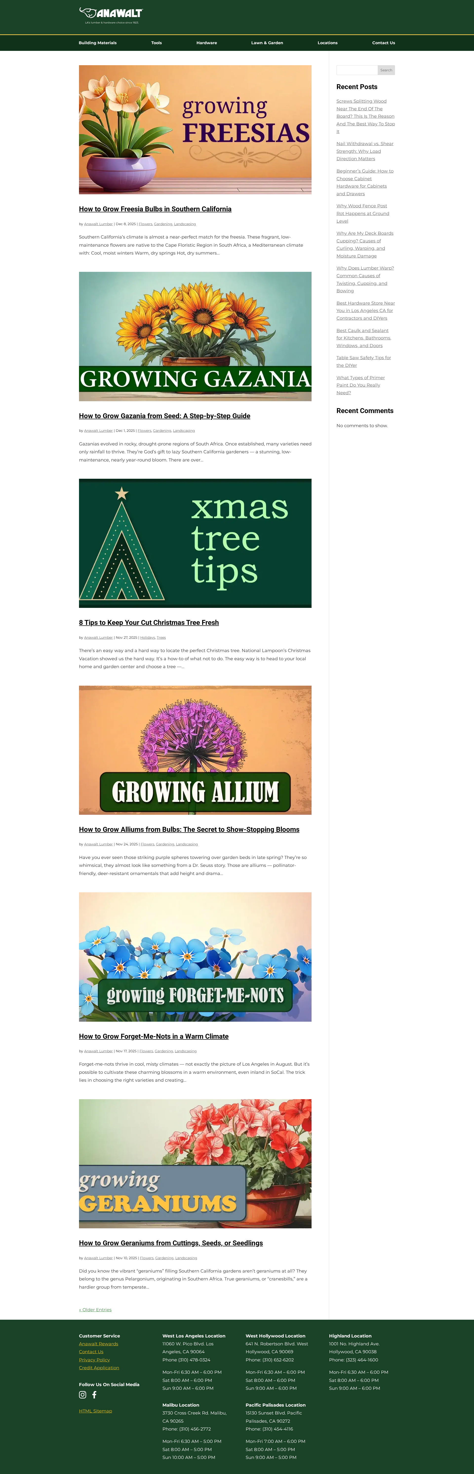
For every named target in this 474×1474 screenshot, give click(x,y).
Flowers (145, 224)
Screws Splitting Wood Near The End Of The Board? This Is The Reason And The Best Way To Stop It (365, 116)
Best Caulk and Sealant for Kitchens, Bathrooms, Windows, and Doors (363, 338)
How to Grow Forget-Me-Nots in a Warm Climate (154, 1036)
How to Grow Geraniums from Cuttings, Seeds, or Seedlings (171, 1243)
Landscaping (185, 224)
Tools (156, 43)
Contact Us (383, 43)
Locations (328, 43)
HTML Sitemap (95, 1411)
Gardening (163, 224)
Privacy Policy (94, 1360)
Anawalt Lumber (98, 224)
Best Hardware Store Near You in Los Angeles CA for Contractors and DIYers (365, 310)
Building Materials (98, 43)
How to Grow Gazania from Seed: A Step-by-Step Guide (164, 416)
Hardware (207, 43)
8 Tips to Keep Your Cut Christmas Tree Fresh (149, 622)
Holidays (147, 637)
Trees (161, 637)
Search (386, 70)
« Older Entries (95, 1310)
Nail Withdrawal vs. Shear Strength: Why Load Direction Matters (365, 151)
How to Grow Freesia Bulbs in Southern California (155, 209)
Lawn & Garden (267, 43)
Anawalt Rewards (98, 1344)
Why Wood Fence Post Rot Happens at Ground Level (362, 213)
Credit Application (99, 1368)
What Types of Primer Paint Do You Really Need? (360, 385)
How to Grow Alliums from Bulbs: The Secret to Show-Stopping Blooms (189, 829)
